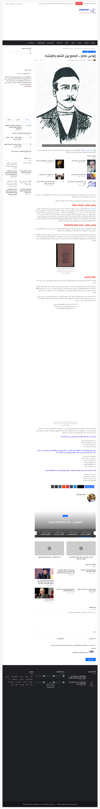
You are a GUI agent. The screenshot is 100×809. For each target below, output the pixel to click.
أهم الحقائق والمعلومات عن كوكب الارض (21, 151)
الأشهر (26, 119)
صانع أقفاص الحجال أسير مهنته (78, 175)
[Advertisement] (50, 29)
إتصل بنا (7, 3)
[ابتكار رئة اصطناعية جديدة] (59, 678)
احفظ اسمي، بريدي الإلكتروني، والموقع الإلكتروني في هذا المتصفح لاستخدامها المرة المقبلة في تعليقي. (72, 645)
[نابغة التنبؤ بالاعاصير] (44, 593)
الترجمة (21, 676)
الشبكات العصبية (29, 679)
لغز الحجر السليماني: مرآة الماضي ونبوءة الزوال (25, 172)
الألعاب (26, 676)
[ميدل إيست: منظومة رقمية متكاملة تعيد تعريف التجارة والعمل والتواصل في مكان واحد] (10, 165)
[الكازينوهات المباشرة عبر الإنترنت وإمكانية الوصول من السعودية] (25, 184)
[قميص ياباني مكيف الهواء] (59, 685)
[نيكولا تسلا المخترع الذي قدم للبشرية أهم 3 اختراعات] (27, 146)
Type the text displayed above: (80, 652)
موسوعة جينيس (11, 682)
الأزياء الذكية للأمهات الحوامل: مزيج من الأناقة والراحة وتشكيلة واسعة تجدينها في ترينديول (11, 191)
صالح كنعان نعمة (88, 150)
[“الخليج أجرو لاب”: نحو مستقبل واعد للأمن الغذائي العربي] (91, 740)
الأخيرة (18, 119)
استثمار (73, 42)
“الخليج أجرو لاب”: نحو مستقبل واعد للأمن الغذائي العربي (77, 683)
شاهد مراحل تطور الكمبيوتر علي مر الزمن (21, 133)
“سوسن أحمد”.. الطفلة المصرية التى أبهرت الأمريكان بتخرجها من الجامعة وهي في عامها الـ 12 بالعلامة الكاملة (66, 571)
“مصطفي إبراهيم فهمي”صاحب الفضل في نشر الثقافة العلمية (66, 590)
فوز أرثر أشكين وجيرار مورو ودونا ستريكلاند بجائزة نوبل (88, 570)
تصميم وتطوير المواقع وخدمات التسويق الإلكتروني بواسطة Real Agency (39, 804)
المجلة (66, 42)
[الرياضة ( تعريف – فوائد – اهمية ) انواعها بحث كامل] (27, 139)
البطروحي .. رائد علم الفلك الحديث (65, 522)
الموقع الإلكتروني (60, 638)
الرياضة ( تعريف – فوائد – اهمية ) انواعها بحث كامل (13, 138)
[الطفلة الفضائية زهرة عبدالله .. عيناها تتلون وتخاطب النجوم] (59, 185)
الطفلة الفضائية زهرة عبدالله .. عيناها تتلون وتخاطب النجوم (45, 183)
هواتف (27, 684)
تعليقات (9, 119)
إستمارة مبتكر (50, 42)
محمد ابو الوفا (90, 60)
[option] (65, 521)
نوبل (31, 684)
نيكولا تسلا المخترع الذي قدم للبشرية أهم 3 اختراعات (12, 145)
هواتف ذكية (22, 684)
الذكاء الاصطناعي (14, 676)
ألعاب (31, 676)
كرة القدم (25, 682)
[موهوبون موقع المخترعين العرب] (87, 11)
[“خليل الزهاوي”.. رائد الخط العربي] (59, 176)
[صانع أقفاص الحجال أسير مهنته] (91, 176)
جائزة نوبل (22, 679)
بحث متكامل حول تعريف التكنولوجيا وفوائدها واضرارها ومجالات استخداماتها (13, 127)
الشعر (90, 196)
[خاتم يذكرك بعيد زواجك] (50, 685)
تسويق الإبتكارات (41, 42)
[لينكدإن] (75, 486)
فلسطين (30, 682)
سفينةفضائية (14, 679)
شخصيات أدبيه (83, 48)
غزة (9, 679)
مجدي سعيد (18, 682)
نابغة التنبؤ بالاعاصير (49, 600)
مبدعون (79, 42)
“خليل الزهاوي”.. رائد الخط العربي (46, 175)
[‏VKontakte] (60, 486)
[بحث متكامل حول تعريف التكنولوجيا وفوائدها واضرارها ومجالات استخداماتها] (27, 127)
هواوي (16, 684)
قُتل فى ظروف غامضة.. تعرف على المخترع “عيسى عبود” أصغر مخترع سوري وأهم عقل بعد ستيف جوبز (46, 581)
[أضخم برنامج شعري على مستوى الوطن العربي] (91, 184)
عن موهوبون (19, 3)
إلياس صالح (91, 208)
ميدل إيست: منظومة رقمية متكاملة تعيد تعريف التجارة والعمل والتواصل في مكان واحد (11, 173)
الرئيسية (93, 42)
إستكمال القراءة (27, 86)
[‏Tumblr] (71, 486)
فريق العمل (12, 3)
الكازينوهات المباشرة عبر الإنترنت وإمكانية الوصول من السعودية (25, 191)
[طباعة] (52, 486)
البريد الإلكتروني (92, 638)
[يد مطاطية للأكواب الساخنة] (40, 678)
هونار (12, 684)
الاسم (94, 632)
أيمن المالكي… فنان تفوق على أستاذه (45, 161)
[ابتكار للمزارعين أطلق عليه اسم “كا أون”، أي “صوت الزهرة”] (40, 687)
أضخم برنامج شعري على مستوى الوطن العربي (77, 183)
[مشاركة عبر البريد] (56, 486)
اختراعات (86, 42)
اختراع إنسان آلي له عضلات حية (79, 161)
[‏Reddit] (63, 486)
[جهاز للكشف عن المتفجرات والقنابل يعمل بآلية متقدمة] (50, 678)
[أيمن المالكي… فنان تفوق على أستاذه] (59, 164)
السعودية (7, 676)
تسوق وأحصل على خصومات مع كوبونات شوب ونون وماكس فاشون (77, 677)
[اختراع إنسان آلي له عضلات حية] (91, 166)
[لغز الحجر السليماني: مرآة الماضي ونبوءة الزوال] (25, 165)
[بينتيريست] (67, 486)
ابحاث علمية (59, 42)
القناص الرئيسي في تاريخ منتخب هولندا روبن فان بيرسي (87, 590)
